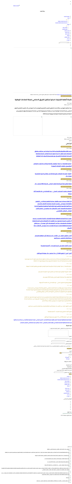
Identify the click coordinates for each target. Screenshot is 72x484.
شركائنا (68, 35)
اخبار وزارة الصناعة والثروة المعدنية (61, 23)
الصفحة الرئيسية (66, 16)
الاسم (70, 339)
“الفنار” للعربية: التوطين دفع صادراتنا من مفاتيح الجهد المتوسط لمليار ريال (56, 458)
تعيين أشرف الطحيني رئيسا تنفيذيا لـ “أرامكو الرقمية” (56, 246)
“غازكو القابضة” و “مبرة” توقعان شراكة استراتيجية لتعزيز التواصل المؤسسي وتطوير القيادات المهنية (52, 164)
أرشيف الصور (67, 34)
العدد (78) (67, 359)
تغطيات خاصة (65, 27)
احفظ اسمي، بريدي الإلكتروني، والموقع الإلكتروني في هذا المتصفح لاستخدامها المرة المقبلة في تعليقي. (51, 346)
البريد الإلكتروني (69, 341)
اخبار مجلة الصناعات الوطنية (62, 21)
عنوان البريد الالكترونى (68, 372)
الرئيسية (70, 94)
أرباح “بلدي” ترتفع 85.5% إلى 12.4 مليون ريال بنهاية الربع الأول (54, 253)
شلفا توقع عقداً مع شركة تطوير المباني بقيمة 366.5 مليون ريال (53, 184)
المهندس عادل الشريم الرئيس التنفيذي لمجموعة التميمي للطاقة (58, 449)
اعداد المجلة (67, 32)
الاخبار (68, 18)
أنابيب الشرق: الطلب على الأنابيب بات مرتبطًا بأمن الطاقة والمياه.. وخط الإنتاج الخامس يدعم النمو (53, 481)
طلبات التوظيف (66, 37)
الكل (66, 19)
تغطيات (68, 24)
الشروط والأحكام (66, 393)
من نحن (68, 38)
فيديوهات (67, 391)
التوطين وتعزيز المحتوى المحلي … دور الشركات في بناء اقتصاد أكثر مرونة (57, 465)
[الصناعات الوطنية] (16, 5)
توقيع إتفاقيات (64, 29)
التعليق (70, 336)
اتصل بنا (68, 40)
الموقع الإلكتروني (68, 343)
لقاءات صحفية (67, 30)
